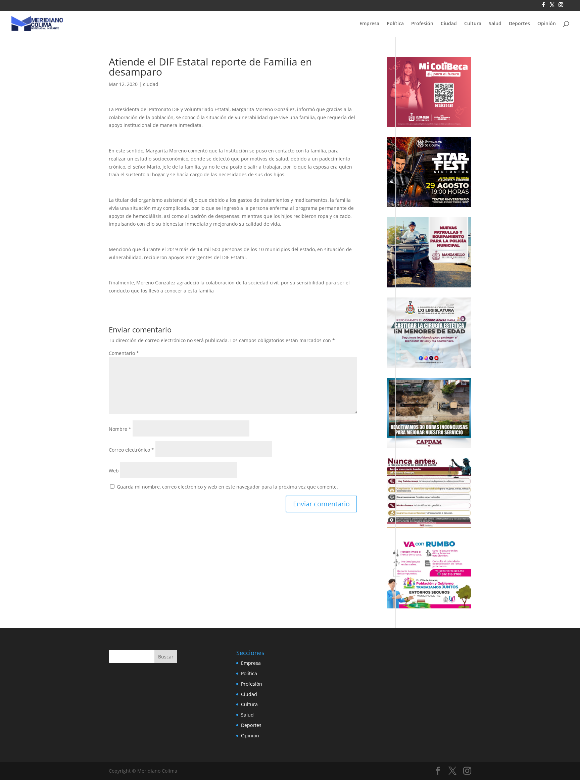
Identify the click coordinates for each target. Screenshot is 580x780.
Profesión (422, 24)
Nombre (120, 429)
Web (114, 470)
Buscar (166, 656)
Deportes (519, 24)
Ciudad (449, 24)
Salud (495, 24)
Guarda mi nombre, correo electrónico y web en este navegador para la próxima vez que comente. (227, 487)
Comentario (124, 353)
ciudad (150, 84)
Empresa (369, 24)
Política (395, 24)
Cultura (472, 24)
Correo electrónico (131, 450)
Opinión (546, 24)
